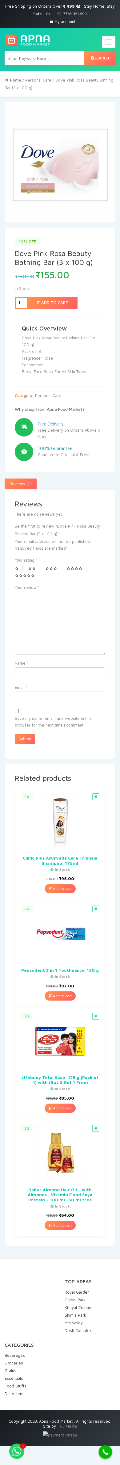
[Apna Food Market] (27, 40)
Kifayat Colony (78, 1307)
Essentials (14, 1378)
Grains (10, 1370)
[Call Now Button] (105, 1452)
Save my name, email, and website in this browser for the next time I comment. (53, 721)
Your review (27, 587)
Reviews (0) (21, 483)
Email (21, 687)
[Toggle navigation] (108, 42)
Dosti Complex (78, 1330)
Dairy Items (15, 1393)
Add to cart (54, 302)
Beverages (15, 1355)
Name (21, 663)
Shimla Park (75, 1315)
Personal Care (38, 80)
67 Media (68, 1426)
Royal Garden (77, 1292)
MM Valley (74, 1322)
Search (101, 57)
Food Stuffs (15, 1385)
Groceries (14, 1362)
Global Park (75, 1299)
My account (64, 21)
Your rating (26, 560)
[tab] (21, 484)
